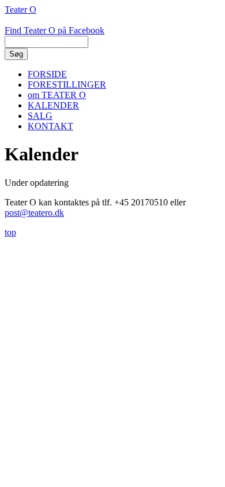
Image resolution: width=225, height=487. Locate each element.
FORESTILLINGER (67, 84)
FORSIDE (47, 74)
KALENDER (53, 105)
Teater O (20, 9)
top (10, 232)
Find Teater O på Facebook (54, 30)
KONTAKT (50, 126)
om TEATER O (57, 95)
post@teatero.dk (34, 213)
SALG (40, 116)
